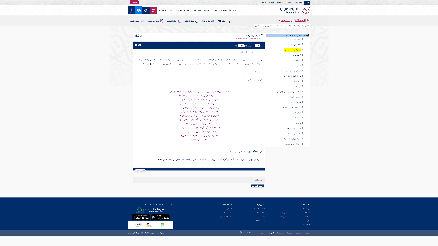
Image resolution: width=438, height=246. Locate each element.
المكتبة (179, 10)
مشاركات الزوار (226, 216)
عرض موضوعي (153, 21)
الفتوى (206, 10)
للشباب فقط (260, 220)
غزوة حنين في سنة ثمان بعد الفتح (279, 25)
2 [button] (258, 45)
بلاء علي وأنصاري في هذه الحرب (292, 76)
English (271, 3)
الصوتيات (187, 10)
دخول (134, 2)
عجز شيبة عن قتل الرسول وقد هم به (291, 71)
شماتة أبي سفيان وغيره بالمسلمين (293, 65)
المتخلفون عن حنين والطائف (293, 134)
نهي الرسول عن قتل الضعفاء (293, 113)
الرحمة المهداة (259, 208)
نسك (263, 216)
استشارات (306, 224)
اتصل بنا (148, 204)
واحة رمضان (260, 212)
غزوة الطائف (297, 123)
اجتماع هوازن (297, 39)
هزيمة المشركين (297, 86)
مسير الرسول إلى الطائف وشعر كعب (291, 139)
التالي (138, 171)
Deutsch (290, 3)
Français (280, 3)
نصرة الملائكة (297, 81)
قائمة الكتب (171, 21)
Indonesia (262, 3)
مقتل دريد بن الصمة (295, 97)
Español (299, 3)
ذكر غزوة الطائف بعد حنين (294, 128)
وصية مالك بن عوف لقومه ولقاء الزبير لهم (290, 107)
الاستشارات (197, 10)
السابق (142, 171)
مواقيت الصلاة (227, 212)
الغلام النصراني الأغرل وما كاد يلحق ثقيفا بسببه (288, 92)
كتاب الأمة (206, 21)
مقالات (214, 10)
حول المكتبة (189, 21)
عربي (307, 3)
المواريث (171, 10)
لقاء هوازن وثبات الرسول (294, 60)
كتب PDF (221, 21)
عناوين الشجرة (257, 186)
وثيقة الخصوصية (167, 204)
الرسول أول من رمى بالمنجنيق (293, 144)
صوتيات (307, 212)
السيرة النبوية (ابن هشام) (295, 25)
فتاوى (308, 220)
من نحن (142, 204)
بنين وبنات (162, 10)
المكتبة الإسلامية (292, 20)
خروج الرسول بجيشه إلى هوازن (292, 50)
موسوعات (223, 10)
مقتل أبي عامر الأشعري (295, 102)
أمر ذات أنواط (297, 55)
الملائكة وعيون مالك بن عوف (293, 44)
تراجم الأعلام (134, 21)
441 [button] (242, 46)
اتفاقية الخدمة (157, 204)
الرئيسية (232, 10)
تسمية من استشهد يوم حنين (294, 118)
